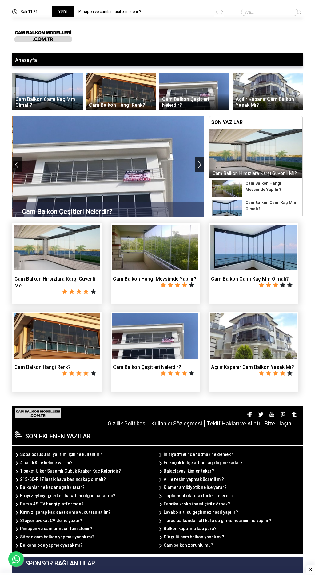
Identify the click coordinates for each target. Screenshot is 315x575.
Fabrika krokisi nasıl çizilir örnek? (197, 503)
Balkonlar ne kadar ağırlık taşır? (52, 487)
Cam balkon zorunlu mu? (188, 545)
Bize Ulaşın (278, 423)
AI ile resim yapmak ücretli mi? (194, 479)
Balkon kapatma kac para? (190, 528)
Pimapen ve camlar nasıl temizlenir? (109, 11)
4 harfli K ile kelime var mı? (46, 462)
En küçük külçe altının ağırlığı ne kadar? (203, 462)
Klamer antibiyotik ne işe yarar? (195, 487)
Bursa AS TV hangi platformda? (52, 503)
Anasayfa (26, 60)
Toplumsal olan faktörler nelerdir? (199, 495)
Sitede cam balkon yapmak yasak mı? (57, 536)
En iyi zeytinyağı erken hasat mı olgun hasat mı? (67, 495)
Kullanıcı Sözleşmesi (176, 423)
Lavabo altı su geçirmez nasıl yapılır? (201, 512)
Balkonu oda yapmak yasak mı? (51, 545)
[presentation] (216, 13)
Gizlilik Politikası (127, 423)
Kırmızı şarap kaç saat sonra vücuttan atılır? (65, 512)
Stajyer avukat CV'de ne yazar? (51, 520)
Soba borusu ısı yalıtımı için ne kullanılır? (61, 454)
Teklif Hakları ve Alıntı (233, 423)
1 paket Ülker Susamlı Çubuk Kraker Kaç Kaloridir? (70, 471)
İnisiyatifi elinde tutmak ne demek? (198, 454)
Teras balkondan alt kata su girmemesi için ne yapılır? (217, 520)
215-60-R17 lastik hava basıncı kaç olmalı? (63, 479)
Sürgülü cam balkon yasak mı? (194, 536)
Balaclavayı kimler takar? (189, 471)
